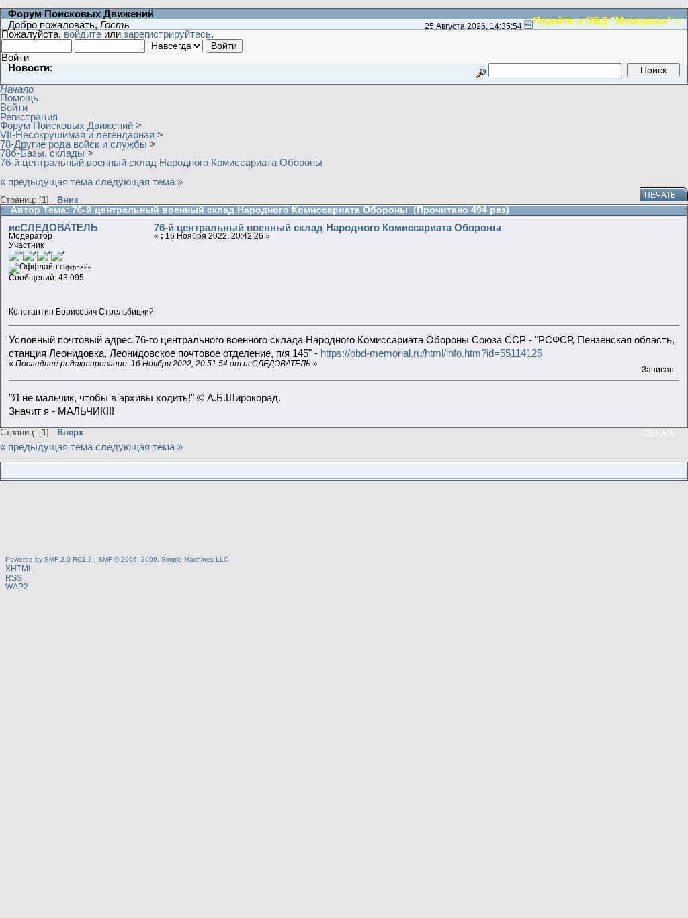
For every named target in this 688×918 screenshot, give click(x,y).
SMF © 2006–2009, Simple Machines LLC (163, 559)
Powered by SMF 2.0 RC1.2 (48, 559)
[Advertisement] (344, 520)
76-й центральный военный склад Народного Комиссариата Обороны (327, 227)
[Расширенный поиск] (481, 69)
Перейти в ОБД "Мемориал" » (606, 20)
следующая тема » (139, 181)
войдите (82, 34)
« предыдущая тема (46, 181)
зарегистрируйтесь (167, 34)
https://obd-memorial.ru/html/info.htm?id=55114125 (431, 353)
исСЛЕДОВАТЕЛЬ (53, 227)
